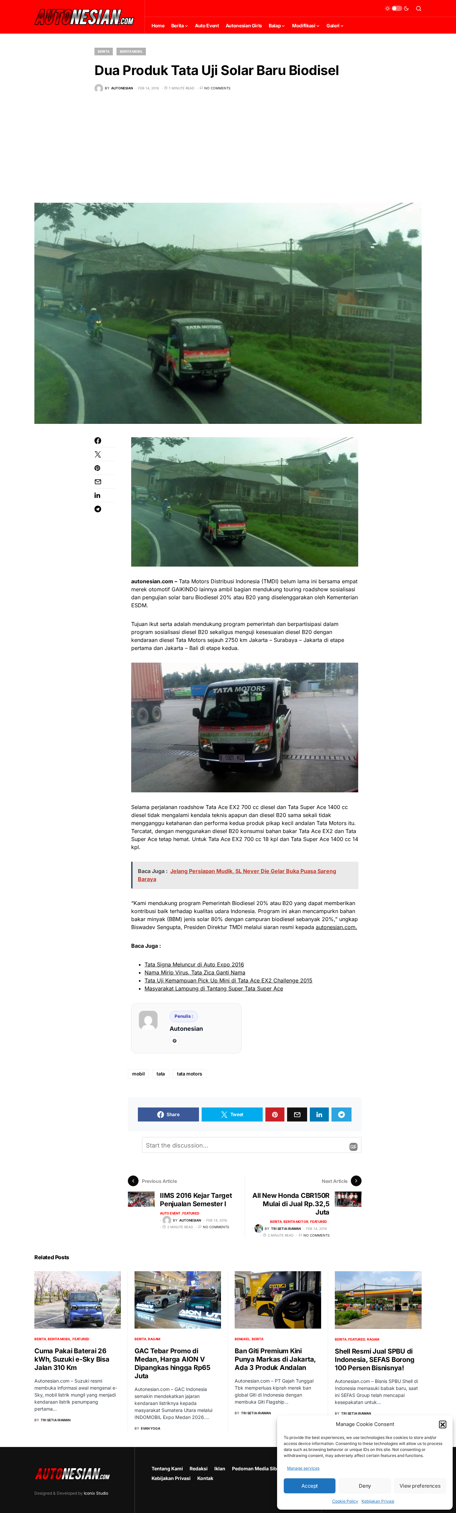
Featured (190, 1213)
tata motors (189, 1073)
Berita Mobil (131, 51)
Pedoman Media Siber (257, 1468)
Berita (103, 51)
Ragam (154, 1339)
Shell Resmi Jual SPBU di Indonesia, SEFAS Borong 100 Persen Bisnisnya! (374, 1359)
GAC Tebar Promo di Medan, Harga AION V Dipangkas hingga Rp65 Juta (172, 1363)
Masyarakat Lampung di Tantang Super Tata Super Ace (214, 988)
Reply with (354, 1147)
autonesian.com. (336, 927)
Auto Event (170, 1213)
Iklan (219, 1468)
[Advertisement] (228, 152)
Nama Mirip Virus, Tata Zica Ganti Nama (195, 972)
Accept (309, 1486)
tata (161, 1073)
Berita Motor (295, 1222)
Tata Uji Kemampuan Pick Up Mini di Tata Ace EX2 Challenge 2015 (228, 980)
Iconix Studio (96, 1493)
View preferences (420, 1486)
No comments (217, 88)
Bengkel (242, 1339)
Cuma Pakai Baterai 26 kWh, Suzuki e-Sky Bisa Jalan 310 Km (71, 1359)
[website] (175, 1041)
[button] (442, 1424)
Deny (365, 1486)
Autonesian (186, 1028)
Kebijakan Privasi (378, 1501)
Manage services (303, 1468)
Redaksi (199, 1468)
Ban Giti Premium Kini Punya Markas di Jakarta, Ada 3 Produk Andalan (275, 1359)
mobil (138, 1073)
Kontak (205, 1478)
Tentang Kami (167, 1468)
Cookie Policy (345, 1501)
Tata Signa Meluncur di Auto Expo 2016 (194, 964)
